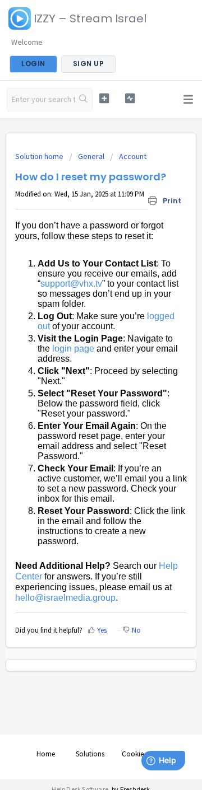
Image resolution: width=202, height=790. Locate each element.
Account (132, 156)
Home (45, 754)
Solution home (40, 156)
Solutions (90, 754)
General (91, 156)
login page (73, 348)
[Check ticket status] (130, 98)
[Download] (80, 391)
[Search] (83, 99)
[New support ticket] (104, 98)
